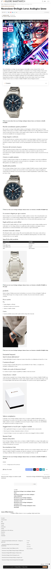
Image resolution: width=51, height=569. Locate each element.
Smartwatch (3, 535)
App (2, 521)
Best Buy (2, 523)
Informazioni (3, 526)
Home (2, 4)
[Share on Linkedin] (13, 12)
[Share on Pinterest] (11, 12)
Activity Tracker (4, 519)
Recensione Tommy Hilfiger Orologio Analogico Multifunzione (13, 550)
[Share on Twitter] (9, 12)
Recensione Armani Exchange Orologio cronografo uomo (12, 557)
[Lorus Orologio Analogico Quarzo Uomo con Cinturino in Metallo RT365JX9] (13, 102)
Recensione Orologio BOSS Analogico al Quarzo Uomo (11, 552)
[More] (16, 12)
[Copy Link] (14, 12)
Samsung (2, 534)
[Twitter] (47, 564)
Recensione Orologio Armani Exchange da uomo (10, 555)
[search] (43, 1)
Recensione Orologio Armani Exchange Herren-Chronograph (12, 559)
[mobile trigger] (2, 1)
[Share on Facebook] (7, 12)
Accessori (3, 518)
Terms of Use (24, 567)
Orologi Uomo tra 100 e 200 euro (10, 4)
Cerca (34, 484)
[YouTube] (49, 564)
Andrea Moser (6, 15)
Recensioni (3, 532)
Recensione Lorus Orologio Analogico (22, 497)
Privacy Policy (18, 567)
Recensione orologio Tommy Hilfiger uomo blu (10, 548)
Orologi (2, 528)
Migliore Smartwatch (14, 1)
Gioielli (2, 525)
